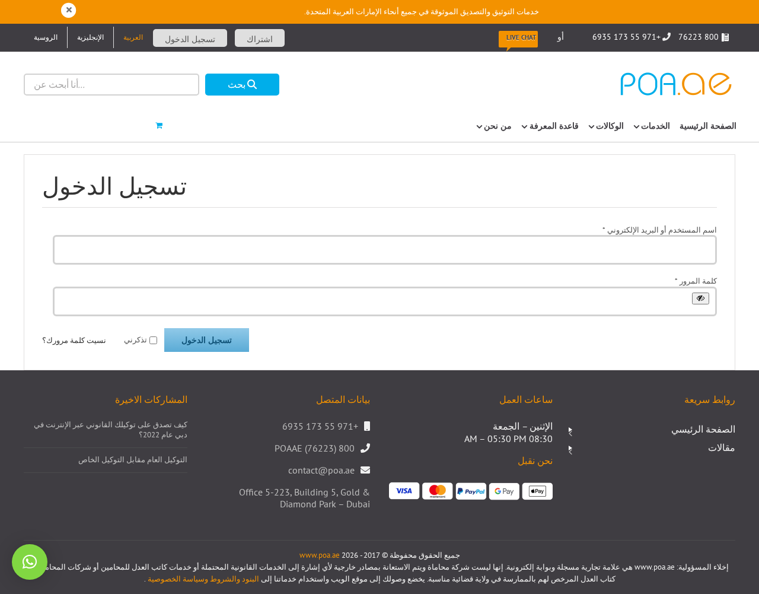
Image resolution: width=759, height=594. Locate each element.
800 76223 (699, 36)
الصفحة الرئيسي (703, 429)
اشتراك (260, 39)
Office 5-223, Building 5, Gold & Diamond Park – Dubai (304, 498)
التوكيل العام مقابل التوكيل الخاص (132, 460)
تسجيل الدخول (190, 39)
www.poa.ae (319, 555)
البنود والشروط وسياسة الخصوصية (202, 579)
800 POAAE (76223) (315, 448)
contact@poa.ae (321, 470)
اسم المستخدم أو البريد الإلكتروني (659, 230)
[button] (29, 562)
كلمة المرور (696, 281)
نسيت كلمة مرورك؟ (74, 340)
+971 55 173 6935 (626, 36)
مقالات (721, 447)
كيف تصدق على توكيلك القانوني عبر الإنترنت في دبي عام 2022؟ (110, 430)
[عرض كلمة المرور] (700, 298)
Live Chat (521, 37)
